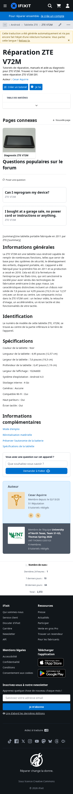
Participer (43, 623)
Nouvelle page (63, 120)
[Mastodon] (44, 741)
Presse (41, 612)
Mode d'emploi (11, 429)
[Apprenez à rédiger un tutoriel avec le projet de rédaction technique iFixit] (38, 515)
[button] (50, 5)
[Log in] (67, 5)
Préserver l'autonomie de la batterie (23, 440)
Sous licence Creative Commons (37, 781)
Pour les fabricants (48, 639)
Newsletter (9, 634)
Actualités (43, 617)
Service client (10, 617)
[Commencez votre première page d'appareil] (31, 515)
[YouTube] (37, 741)
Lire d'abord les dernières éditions (25, 713)
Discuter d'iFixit (11, 623)
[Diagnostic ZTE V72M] (19, 140)
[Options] (5, 25)
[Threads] (57, 741)
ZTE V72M (47, 24)
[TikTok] (10, 741)
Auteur (13, 486)
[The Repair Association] (63, 741)
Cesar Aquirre (20, 79)
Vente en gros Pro (48, 628)
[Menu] (5, 6)
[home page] (21, 6)
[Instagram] (30, 741)
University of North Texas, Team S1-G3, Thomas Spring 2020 (46, 533)
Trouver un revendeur (50, 634)
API (4, 639)
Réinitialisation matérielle (17, 434)
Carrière (7, 628)
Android (15, 24)
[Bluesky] (50, 741)
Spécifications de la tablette (18, 446)
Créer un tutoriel (17, 87)
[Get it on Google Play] (51, 673)
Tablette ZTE (31, 24)
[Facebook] (16, 741)
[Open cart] (58, 5)
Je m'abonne (36, 706)
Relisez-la (24, 40)
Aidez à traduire (34, 730)
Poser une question (15, 178)
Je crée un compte (52, 16)
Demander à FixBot (34, 470)
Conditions (9, 667)
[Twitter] (23, 741)
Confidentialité (11, 662)
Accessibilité (10, 656)
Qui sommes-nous (13, 612)
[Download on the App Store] (51, 662)
